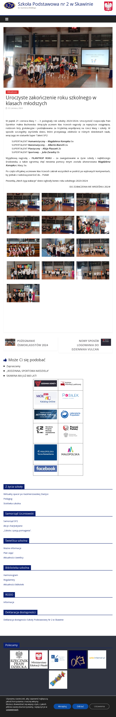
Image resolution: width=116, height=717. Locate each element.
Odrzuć (80, 706)
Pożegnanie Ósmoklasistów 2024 (32, 343)
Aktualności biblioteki (13, 584)
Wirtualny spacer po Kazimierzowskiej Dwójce (25, 494)
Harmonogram (10, 575)
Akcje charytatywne (13, 525)
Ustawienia (99, 706)
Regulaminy (9, 579)
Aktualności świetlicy (13, 557)
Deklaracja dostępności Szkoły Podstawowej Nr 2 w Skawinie (33, 619)
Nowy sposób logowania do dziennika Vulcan (85, 345)
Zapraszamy (13, 366)
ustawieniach (12, 709)
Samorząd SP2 (10, 521)
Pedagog (7, 498)
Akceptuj (62, 706)
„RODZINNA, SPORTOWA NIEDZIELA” (27, 371)
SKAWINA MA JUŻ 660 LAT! (21, 375)
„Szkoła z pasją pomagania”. (17, 530)
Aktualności (12, 92)
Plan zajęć (8, 552)
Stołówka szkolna (12, 503)
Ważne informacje (12, 548)
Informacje (8, 602)
